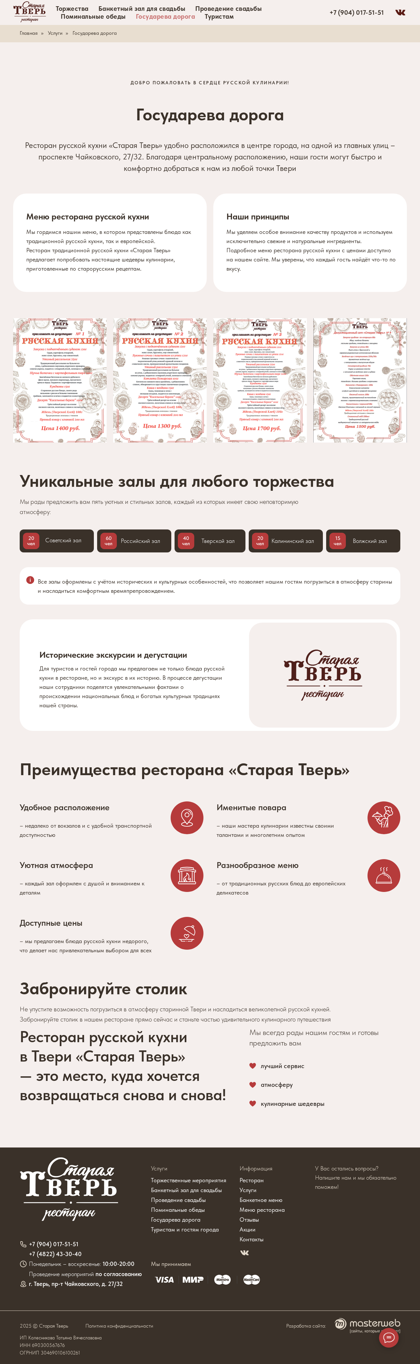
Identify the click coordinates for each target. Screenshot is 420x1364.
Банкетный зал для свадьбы (142, 8)
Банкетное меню (261, 1199)
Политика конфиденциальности (119, 1326)
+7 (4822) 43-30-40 (55, 1253)
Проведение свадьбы (228, 8)
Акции (248, 1229)
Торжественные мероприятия (188, 1180)
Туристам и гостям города (185, 1229)
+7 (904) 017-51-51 (356, 12)
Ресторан (252, 1180)
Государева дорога (165, 16)
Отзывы (249, 1219)
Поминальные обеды (93, 16)
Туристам (219, 16)
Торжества (72, 8)
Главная (29, 33)
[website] (400, 12)
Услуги (55, 33)
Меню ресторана (262, 1209)
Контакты (251, 1239)
